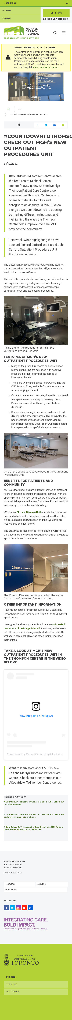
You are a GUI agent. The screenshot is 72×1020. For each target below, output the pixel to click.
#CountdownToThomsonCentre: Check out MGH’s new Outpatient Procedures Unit (30, 114)
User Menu (10, 3)
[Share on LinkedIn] (55, 124)
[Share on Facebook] (38, 124)
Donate (58, 13)
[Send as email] (63, 124)
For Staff (6, 10)
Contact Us (10, 884)
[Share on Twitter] (46, 124)
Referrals (6, 18)
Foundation (10, 890)
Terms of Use (11, 984)
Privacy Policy (12, 992)
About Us (42, 884)
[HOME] (8, 109)
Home (8, 109)
